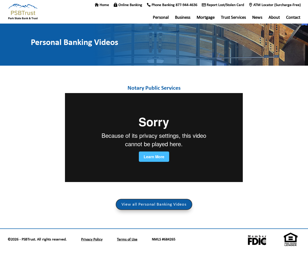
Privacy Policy (92, 239)
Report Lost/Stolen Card (225, 5)
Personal (161, 17)
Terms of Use (127, 239)
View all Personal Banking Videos (154, 204)
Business (182, 17)
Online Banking (130, 5)
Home (104, 5)
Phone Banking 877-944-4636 (174, 5)
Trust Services (233, 17)
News (257, 17)
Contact (293, 17)
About (274, 17)
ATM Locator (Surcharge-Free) (277, 5)
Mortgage (206, 17)
